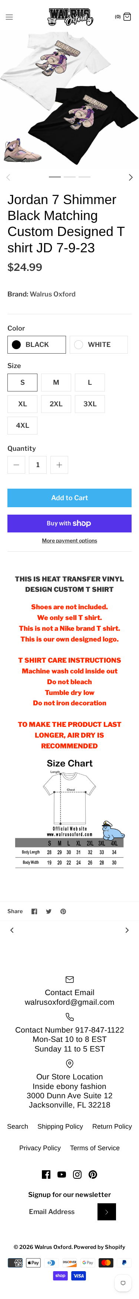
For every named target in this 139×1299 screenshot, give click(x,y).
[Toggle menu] (9, 16)
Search (17, 1126)
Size (14, 366)
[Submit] (106, 1211)
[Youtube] (61, 1174)
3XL (90, 404)
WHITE (99, 344)
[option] (69, 99)
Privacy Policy (40, 1148)
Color (16, 328)
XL (22, 404)
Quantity (21, 448)
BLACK (37, 344)
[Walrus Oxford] (69, 17)
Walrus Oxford (53, 294)
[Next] (131, 177)
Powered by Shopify (99, 1247)
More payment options (69, 541)
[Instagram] (77, 1174)
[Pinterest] (93, 1174)
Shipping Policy (60, 1126)
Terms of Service (95, 1148)
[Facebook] (46, 1174)
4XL (22, 425)
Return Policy (112, 1126)
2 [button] (69, 176)
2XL (56, 404)
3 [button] (84, 176)
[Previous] (8, 177)
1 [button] (54, 176)
